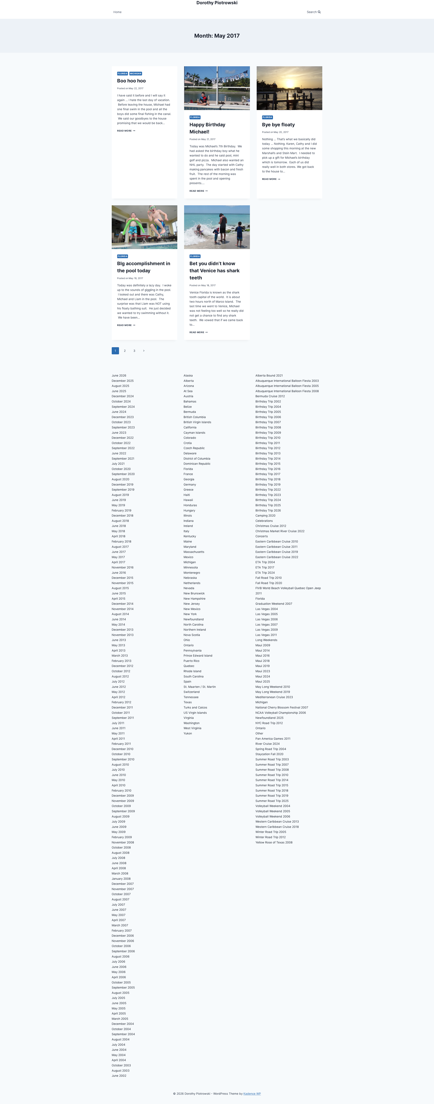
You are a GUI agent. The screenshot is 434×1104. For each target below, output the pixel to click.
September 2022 (123, 448)
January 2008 (121, 878)
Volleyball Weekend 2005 (272, 811)
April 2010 (118, 785)
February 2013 (121, 661)
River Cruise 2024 (267, 743)
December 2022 (123, 437)
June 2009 (119, 827)
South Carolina (194, 676)
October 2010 (121, 754)
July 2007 (118, 904)
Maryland (190, 546)
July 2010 (118, 769)
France (188, 474)
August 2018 (120, 521)
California (190, 427)
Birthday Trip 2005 (268, 411)
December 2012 (122, 666)
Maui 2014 (262, 650)
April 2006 (119, 977)
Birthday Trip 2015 (267, 463)
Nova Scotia (192, 635)
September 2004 (123, 1034)
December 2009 (123, 795)
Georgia (189, 479)
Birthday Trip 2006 (268, 417)
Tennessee (191, 697)
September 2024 (123, 406)
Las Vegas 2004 (266, 609)
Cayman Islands (194, 432)
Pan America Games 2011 (272, 738)
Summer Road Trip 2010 (271, 775)
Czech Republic (194, 448)
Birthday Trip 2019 (268, 484)
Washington (192, 723)
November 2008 (123, 842)
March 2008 (120, 873)
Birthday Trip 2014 (268, 458)
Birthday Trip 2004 (268, 406)
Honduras (190, 505)
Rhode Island (192, 671)
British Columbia (195, 417)
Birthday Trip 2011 (267, 443)
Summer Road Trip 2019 (271, 795)
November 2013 (123, 635)
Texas (188, 702)
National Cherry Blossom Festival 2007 (281, 707)
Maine (188, 541)
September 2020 (123, 474)
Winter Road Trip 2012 (270, 837)
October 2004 (121, 1029)
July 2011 (118, 723)
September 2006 (123, 951)
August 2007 (120, 899)
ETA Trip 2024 (265, 572)
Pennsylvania (193, 650)
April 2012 (118, 697)
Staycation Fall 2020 (269, 754)
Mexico (188, 557)
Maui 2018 (262, 661)
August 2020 (120, 479)
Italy (186, 531)
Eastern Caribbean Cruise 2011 (276, 546)
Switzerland (192, 692)
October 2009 (121, 806)
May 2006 (119, 972)
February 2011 (121, 743)
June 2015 (119, 593)
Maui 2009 (262, 645)
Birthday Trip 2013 (268, 453)
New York (190, 614)
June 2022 (119, 453)
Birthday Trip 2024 (268, 500)
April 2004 (119, 1060)
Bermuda (190, 411)
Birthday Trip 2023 (268, 495)
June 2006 (119, 967)
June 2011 (118, 728)
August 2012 (120, 676)
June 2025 (119, 391)
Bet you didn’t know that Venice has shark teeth (215, 271)
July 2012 (118, 681)
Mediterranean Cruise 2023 (274, 697)
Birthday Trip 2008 (268, 427)
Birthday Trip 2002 (268, 401)
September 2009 (123, 811)
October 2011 (121, 712)
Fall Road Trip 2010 (268, 577)
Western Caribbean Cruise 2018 (277, 827)
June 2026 (119, 375)
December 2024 (123, 396)
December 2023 (123, 417)
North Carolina (193, 624)
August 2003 (121, 1070)
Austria (188, 396)
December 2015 (122, 577)
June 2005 (119, 1003)
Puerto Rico (191, 661)
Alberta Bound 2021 (269, 375)
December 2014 (122, 603)
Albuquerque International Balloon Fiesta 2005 (287, 386)
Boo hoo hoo (131, 81)
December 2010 (122, 749)
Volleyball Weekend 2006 (272, 816)
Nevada (189, 588)
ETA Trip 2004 (265, 562)
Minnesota (191, 567)
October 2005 (121, 982)
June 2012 (119, 686)
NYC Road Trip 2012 (269, 723)
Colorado (190, 437)
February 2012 (121, 702)
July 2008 (118, 858)
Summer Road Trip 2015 (271, 785)
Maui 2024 (262, 676)
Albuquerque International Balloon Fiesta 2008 (287, 391)
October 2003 (121, 1065)
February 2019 (121, 510)
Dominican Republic (197, 463)
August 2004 (121, 1039)
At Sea (188, 391)
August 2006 (121, 956)
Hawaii (188, 500)
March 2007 (120, 925)
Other (259, 733)
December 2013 (122, 629)
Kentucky (190, 536)
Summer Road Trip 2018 (271, 790)
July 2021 (118, 463)
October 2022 (121, 443)
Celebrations (264, 521)
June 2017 (119, 552)
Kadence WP (252, 1093)
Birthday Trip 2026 (268, 510)
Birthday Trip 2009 (268, 432)
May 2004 (119, 1055)
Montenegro (192, 572)
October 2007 (121, 894)
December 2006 (123, 935)
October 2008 (121, 847)
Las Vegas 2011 (266, 635)
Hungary (189, 510)
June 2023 (119, 432)
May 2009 (119, 832)
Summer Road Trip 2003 (272, 759)
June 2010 (119, 775)
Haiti (187, 495)
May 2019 (118, 505)
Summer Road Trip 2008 (272, 769)
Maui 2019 (262, 666)
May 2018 (118, 531)
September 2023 (123, 427)
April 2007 (119, 920)
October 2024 (121, 401)
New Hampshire (194, 598)
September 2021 (123, 458)
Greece (188, 489)
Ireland (188, 526)
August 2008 (120, 852)
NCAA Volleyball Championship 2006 (280, 712)
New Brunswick (194, 593)
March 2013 (120, 655)
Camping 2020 (265, 515)
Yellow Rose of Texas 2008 (273, 842)
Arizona (189, 386)
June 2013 (119, 640)
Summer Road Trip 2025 (272, 801)
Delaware (190, 453)
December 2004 (123, 1024)
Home (117, 12)
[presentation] (217, 88)
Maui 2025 (262, 681)
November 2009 (123, 801)
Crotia (188, 443)
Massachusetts (194, 552)
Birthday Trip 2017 (267, 474)
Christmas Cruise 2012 (270, 526)
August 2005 (120, 992)
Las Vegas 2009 (266, 629)
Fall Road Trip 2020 (268, 583)
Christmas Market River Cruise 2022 (279, 531)
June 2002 (119, 1075)
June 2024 (119, 411)
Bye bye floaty (278, 124)
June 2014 (119, 619)
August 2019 (120, 495)
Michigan (135, 73)
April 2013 (118, 650)
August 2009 (121, 816)
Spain (187, 681)
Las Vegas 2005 (266, 614)
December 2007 (123, 883)
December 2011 (122, 707)
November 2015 (122, 583)
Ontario (189, 645)
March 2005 (120, 1018)
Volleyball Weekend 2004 (272, 806)
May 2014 (118, 624)
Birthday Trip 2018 (267, 479)
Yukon (188, 733)
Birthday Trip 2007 (268, 422)
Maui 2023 (262, 671)
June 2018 (119, 526)
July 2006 (118, 961)
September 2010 (123, 759)
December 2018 (122, 515)
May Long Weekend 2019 (272, 692)
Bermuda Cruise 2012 (270, 396)
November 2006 (123, 941)
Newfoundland (194, 619)
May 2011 (118, 733)
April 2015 (118, 598)
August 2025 (120, 386)
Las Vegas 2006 (266, 619)
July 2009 (118, 821)
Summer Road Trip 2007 (272, 764)
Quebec (189, 666)
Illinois (188, 515)
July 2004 (118, 1044)
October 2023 (121, 422)
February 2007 (122, 930)
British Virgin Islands (197, 422)
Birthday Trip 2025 (268, 505)
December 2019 (122, 484)
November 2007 (123, 889)
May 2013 (118, 645)
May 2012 (118, 692)
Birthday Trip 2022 (268, 489)
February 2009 (122, 837)
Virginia (189, 717)
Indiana (189, 521)
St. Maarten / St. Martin (200, 686)
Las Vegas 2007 (266, 624)
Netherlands (192, 583)
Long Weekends (266, 640)
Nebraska (190, 577)
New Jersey (192, 603)
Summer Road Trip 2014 (271, 780)
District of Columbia (197, 458)
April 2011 (118, 738)
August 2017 (120, 546)
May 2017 (118, 557)
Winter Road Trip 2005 (270, 832)
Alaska (188, 375)
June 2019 (119, 500)
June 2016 (119, 572)
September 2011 (123, 717)
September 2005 (123, 987)
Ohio (187, 640)
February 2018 (121, 541)
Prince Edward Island (198, 655)
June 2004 (119, 1049)
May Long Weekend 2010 (272, 686)
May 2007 (118, 915)
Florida (122, 73)
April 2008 (119, 868)
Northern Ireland (195, 629)
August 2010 (120, 764)
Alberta (189, 380)
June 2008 (119, 863)
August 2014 (120, 614)
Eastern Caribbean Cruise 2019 (276, 552)
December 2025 (123, 380)
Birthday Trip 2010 (268, 437)
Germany (190, 484)
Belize (188, 406)
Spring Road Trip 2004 (270, 749)
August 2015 (120, 588)
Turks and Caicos (195, 707)
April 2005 (119, 1013)
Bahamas (190, 401)
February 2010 (121, 790)
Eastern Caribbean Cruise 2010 (276, 541)
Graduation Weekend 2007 (273, 603)
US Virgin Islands (195, 712)
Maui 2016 (262, 655)
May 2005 (118, 1008)
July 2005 (118, 998)
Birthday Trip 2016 (268, 469)
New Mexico (192, 609)
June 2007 (119, 909)
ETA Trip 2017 (264, 567)
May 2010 (118, 780)
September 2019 (123, 489)
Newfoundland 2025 (269, 717)
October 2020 (121, 469)
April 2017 (118, 562)
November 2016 (123, 567)
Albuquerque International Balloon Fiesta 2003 (287, 380)
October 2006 (121, 946)
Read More (126, 130)
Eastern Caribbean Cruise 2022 (276, 557)
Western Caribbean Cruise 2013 (277, 821)
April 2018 (118, 536)
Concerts (261, 536)
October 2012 (121, 671)
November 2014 (123, 609)
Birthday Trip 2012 (267, 448)
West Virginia (192, 728)
